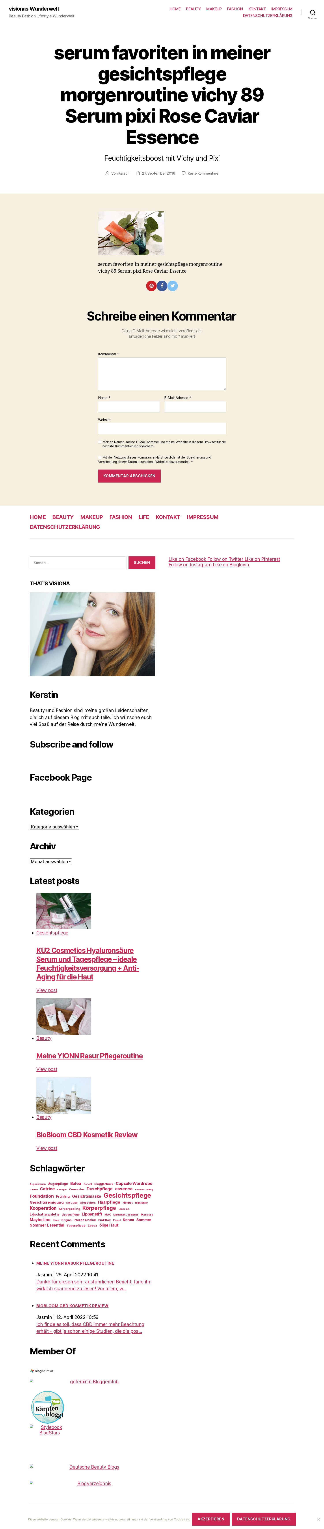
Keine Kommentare (203, 173)
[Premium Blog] (92, 1483)
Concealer (76, 1189)
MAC (107, 1214)
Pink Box (104, 1220)
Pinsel (116, 1220)
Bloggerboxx (103, 1184)
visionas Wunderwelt (34, 8)
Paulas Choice (85, 1220)
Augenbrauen (38, 1184)
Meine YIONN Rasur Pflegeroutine (89, 1056)
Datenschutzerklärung (263, 1519)
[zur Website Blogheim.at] (92, 1371)
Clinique (62, 1189)
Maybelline (40, 1219)
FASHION (235, 9)
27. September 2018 (158, 173)
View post (46, 990)
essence (124, 1189)
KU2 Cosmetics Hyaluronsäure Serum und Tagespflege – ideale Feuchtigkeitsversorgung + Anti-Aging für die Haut (87, 963)
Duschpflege (100, 1189)
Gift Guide (71, 1202)
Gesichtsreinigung (46, 1202)
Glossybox (88, 1202)
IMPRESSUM (281, 9)
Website (104, 420)
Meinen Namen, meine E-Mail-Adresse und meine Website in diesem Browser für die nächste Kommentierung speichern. (164, 444)
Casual (33, 1189)
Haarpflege (109, 1202)
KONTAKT (257, 9)
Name (104, 398)
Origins (66, 1220)
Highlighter (141, 1202)
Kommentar (108, 354)
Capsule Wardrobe (134, 1183)
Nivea (56, 1220)
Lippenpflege (71, 1214)
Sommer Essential (47, 1225)
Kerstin (123, 173)
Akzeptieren (210, 1519)
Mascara (147, 1214)
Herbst (128, 1202)
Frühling (63, 1196)
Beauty (43, 1038)
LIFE (144, 517)
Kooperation (43, 1208)
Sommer (143, 1220)
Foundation (42, 1196)
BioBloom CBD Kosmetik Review (87, 1134)
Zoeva (92, 1225)
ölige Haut (108, 1225)
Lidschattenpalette (44, 1214)
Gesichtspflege (52, 933)
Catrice (47, 1189)
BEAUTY (193, 9)
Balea (75, 1183)
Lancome (124, 1209)
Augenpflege (58, 1184)
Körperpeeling (69, 1208)
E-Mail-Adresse (177, 398)
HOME (175, 9)
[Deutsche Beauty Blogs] (92, 1467)
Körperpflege (99, 1208)
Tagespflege (76, 1225)
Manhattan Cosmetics (125, 1214)
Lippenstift (92, 1214)
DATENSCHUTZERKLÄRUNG (267, 15)
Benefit (88, 1184)
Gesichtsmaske (86, 1196)
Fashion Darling (144, 1189)
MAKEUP (214, 9)
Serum (128, 1220)
